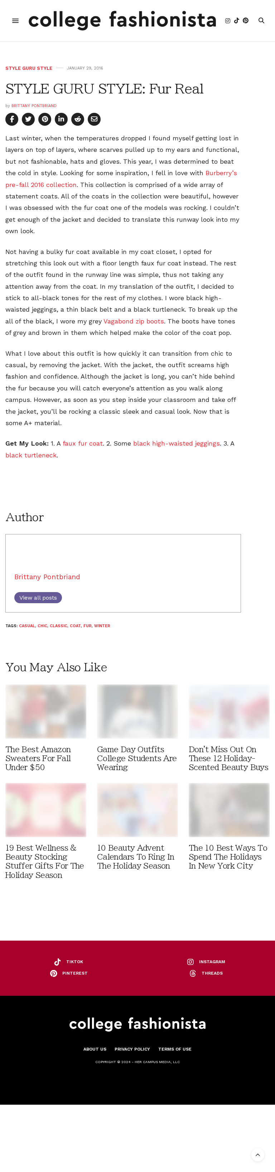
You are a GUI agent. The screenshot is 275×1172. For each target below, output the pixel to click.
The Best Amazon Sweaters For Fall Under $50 (38, 758)
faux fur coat (83, 443)
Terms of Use (175, 1049)
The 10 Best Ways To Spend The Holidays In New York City (228, 857)
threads (212, 973)
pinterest (75, 973)
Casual (27, 626)
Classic (58, 626)
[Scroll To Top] (257, 1154)
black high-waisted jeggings (176, 443)
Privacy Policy (132, 1049)
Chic (42, 626)
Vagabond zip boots (133, 321)
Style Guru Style (28, 68)
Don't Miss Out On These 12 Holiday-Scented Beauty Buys (228, 758)
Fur (87, 626)
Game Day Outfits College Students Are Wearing (137, 758)
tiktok (74, 961)
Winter (102, 626)
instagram (212, 961)
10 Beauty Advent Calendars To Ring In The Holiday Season (135, 857)
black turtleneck (31, 455)
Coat (75, 626)
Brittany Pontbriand (34, 106)
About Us (94, 1049)
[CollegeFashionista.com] (122, 20)
